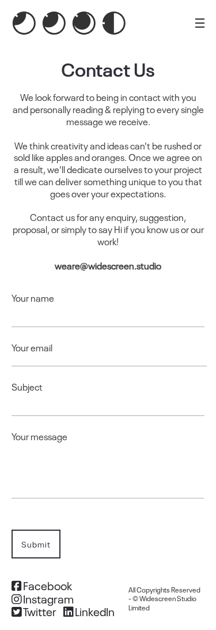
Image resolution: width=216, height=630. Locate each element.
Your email (32, 348)
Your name (33, 298)
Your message (39, 436)
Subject (27, 387)
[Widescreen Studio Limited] (69, 23)
